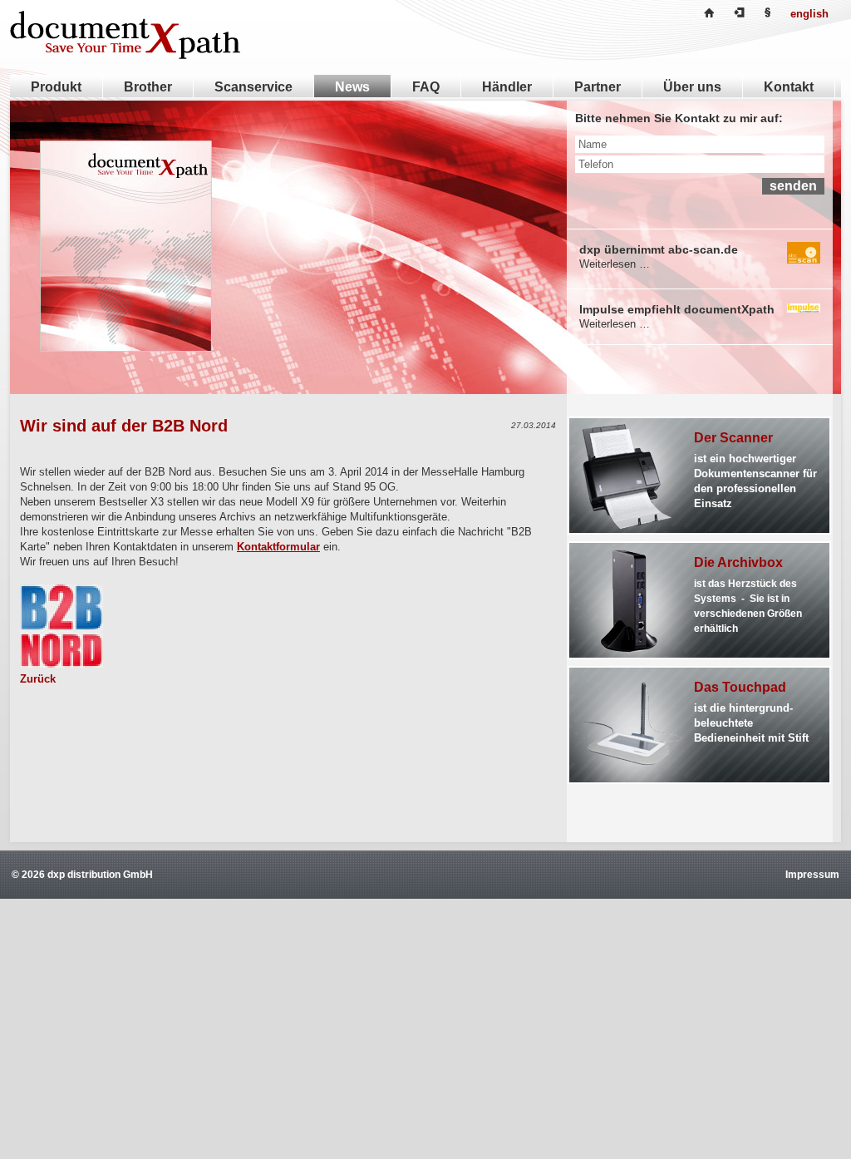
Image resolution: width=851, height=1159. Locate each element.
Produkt (56, 87)
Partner (597, 87)
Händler (507, 87)
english (809, 13)
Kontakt (789, 87)
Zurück (38, 679)
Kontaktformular (278, 546)
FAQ (426, 87)
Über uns (692, 87)
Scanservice (253, 87)
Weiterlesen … (614, 264)
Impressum (812, 874)
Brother (148, 87)
